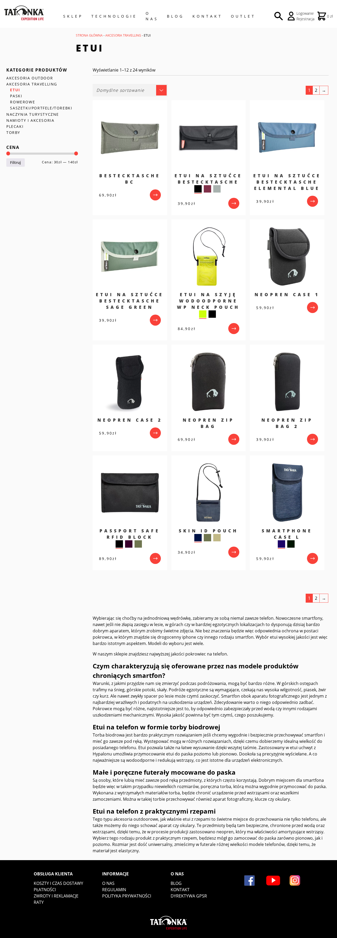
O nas (108, 883)
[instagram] (295, 880)
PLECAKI (14, 126)
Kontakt (207, 16)
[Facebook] (249, 880)
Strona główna (89, 35)
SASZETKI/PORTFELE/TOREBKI (41, 107)
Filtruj (15, 162)
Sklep (73, 16)
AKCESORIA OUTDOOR (29, 77)
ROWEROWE (22, 101)
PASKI (16, 95)
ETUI (15, 89)
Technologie (114, 16)
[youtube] (273, 880)
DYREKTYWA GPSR (189, 896)
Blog (175, 16)
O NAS (152, 16)
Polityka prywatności (126, 896)
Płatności (45, 889)
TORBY (13, 132)
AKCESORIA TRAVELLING (123, 35)
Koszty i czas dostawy (58, 883)
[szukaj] (278, 16)
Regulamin (114, 889)
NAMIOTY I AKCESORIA (30, 120)
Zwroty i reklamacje (56, 896)
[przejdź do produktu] (155, 194)
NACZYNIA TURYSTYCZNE (32, 114)
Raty (39, 902)
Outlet (243, 16)
